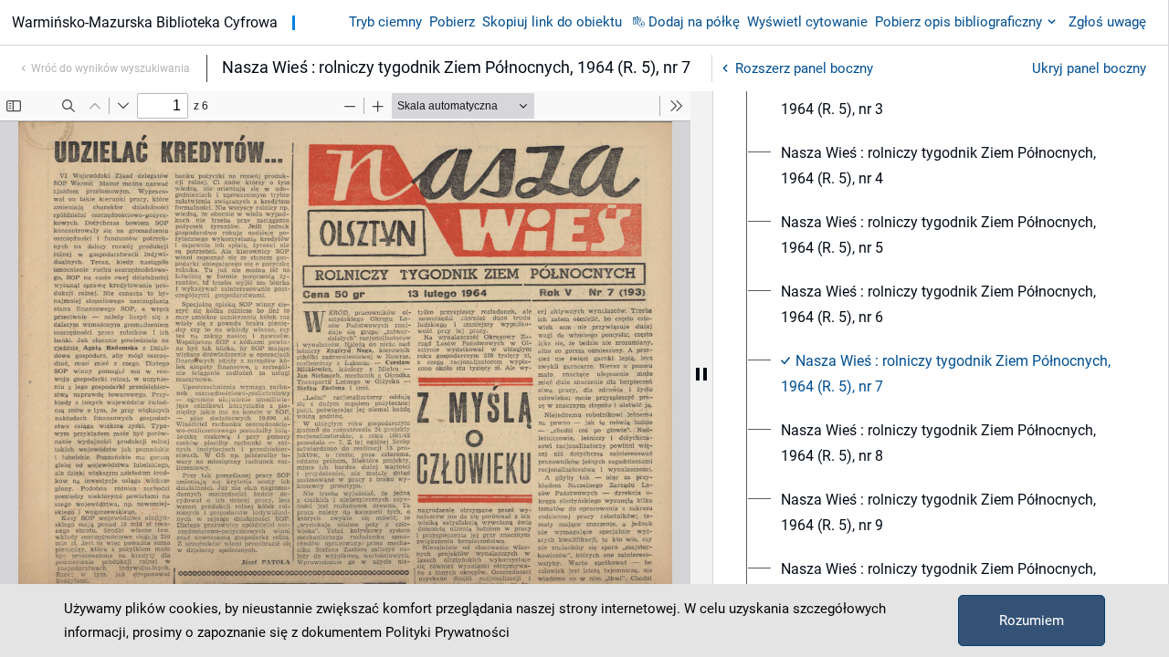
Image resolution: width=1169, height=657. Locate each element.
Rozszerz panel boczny (804, 68)
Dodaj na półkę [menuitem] (694, 22)
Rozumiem (1031, 620)
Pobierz (452, 22)
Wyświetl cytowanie (807, 22)
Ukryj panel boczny (1089, 68)
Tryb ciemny (385, 22)
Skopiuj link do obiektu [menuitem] (552, 22)
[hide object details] (701, 374)
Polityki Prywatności (447, 632)
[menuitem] (951, 97)
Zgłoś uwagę (1107, 22)
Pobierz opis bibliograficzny (958, 22)
